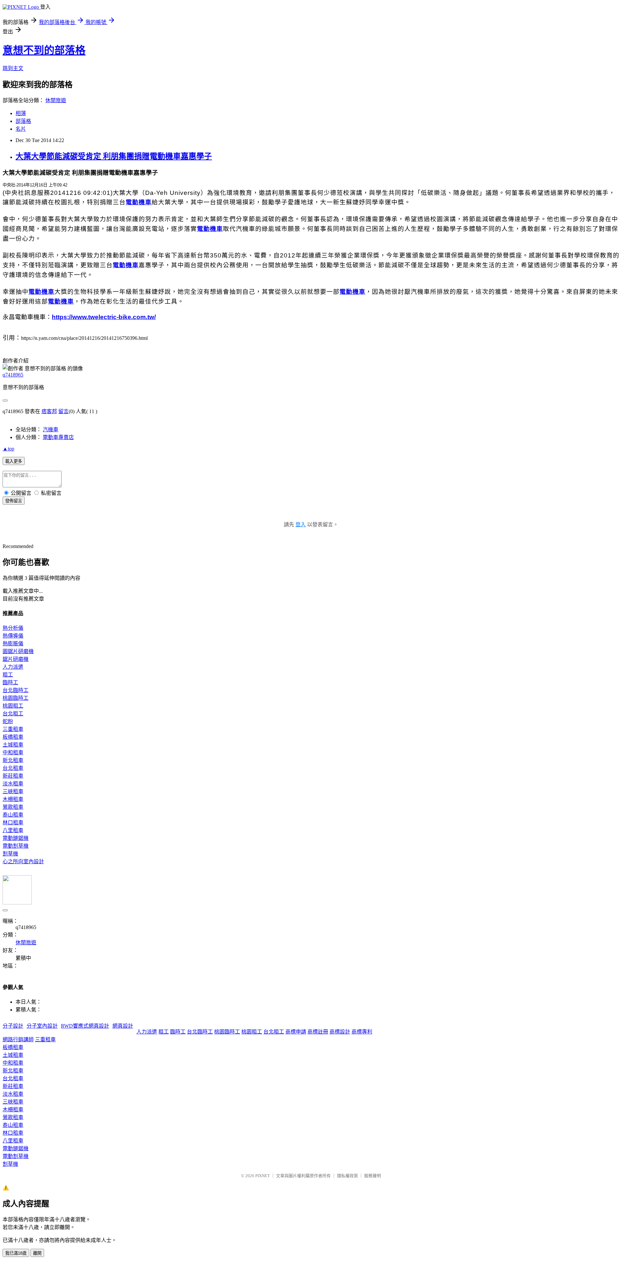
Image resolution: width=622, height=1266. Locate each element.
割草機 (10, 853)
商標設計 (339, 1031)
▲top (8, 448)
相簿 (21, 113)
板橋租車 (13, 737)
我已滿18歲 (16, 1253)
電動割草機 (16, 846)
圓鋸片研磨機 (18, 651)
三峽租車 (13, 791)
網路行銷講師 (18, 1039)
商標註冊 (317, 1031)
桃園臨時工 (16, 698)
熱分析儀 (13, 628)
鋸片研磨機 (16, 659)
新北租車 (13, 760)
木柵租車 (13, 799)
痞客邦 (49, 411)
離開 (37, 1253)
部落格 (23, 121)
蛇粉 (8, 721)
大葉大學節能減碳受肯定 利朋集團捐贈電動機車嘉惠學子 (114, 156)
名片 (21, 129)
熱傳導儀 (13, 636)
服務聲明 (372, 1175)
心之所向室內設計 (23, 861)
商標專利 (361, 1031)
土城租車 (13, 744)
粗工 (8, 674)
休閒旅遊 (55, 100)
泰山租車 (13, 815)
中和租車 (13, 752)
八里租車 (13, 830)
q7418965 (13, 374)
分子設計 (13, 1026)
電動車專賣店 (58, 437)
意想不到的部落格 (44, 50)
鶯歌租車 (13, 807)
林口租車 (13, 822)
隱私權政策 (347, 1175)
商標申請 (295, 1031)
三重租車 (13, 729)
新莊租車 (13, 776)
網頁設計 (122, 1026)
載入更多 (13, 461)
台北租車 (13, 768)
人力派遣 (13, 667)
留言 (63, 411)
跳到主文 (13, 68)
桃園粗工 (13, 706)
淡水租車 (13, 783)
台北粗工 (13, 713)
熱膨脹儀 (13, 643)
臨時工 (10, 682)
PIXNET (262, 1175)
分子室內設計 (42, 1026)
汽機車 (50, 429)
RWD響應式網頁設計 (85, 1026)
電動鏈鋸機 (16, 838)
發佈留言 (13, 500)
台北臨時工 (16, 690)
